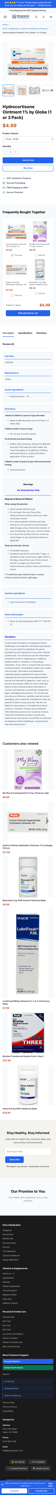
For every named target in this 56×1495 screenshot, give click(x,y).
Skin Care (7, 1321)
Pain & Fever (8, 1234)
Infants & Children (10, 1338)
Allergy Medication (10, 1260)
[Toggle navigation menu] (5, 17)
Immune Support (10, 1290)
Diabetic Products (10, 1303)
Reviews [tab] (8, 344)
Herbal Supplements (11, 1286)
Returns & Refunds (13, 1395)
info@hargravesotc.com (13, 1450)
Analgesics (7, 1230)
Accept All (14, 1491)
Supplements (8, 1278)
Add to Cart (28, 160)
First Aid (6, 1247)
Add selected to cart (28, 313)
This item (18, 255)
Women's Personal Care (13, 1342)
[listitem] (8, 90)
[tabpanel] (28, 540)
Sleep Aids (7, 1299)
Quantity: (7, 146)
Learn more (50, 1484)
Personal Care (8, 1317)
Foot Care (7, 1329)
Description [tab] (8, 333)
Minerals (6, 1282)
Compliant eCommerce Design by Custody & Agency (28, 1480)
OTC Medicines (9, 1251)
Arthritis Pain (8, 1238)
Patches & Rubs (9, 1243)
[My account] (43, 17)
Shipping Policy (11, 1388)
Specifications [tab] (25, 333)
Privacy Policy (9, 1402)
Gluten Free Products (13, 1367)
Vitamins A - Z (8, 1273)
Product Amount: (11, 133)
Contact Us (9, 1381)
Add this (41, 255)
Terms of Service (10, 1407)
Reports (6, 1374)
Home (5, 24)
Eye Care (6, 1325)
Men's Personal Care (11, 1346)
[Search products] (36, 17)
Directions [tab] (41, 333)
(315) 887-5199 (9, 1441)
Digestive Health (10, 1295)
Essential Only (41, 1491)
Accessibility (8, 1411)
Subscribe (14, 1159)
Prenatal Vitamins (12, 1361)
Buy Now (28, 168)
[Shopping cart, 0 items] (50, 17)
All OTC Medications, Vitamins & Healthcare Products (25, 28)
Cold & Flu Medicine (11, 1255)
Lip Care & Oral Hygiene (13, 1334)
